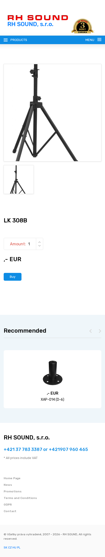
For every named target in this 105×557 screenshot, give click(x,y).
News (8, 485)
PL (19, 547)
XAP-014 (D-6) (52, 400)
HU (14, 547)
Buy (12, 276)
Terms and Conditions (20, 498)
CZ (10, 547)
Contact (10, 511)
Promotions (12, 491)
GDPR (8, 504)
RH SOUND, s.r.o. (27, 437)
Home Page (12, 478)
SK (5, 547)
